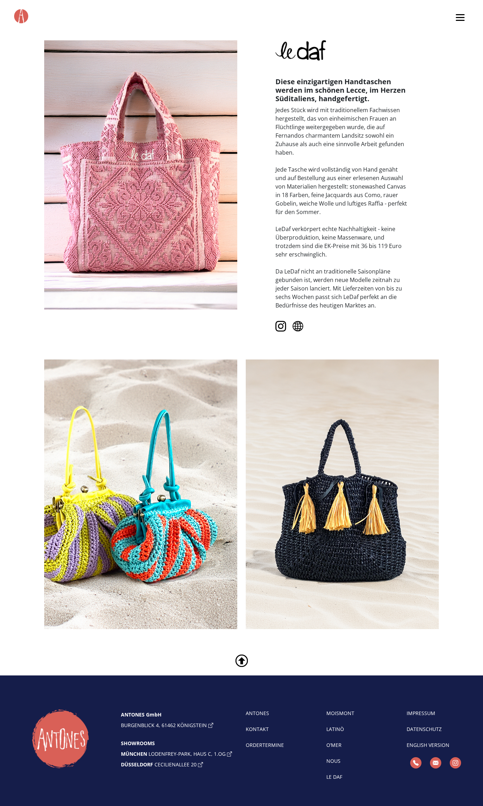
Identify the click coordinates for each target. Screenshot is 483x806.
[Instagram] (282, 326)
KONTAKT (257, 729)
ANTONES (257, 713)
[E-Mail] (435, 762)
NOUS (333, 761)
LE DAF (334, 776)
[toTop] (241, 660)
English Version (428, 745)
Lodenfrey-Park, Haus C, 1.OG (174, 753)
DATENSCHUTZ (424, 729)
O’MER (334, 745)
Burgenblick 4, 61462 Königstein (164, 725)
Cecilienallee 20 (159, 764)
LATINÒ (335, 729)
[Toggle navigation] (460, 17)
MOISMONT (340, 713)
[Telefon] (415, 762)
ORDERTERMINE (265, 745)
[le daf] (297, 326)
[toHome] (60, 738)
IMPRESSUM (421, 713)
